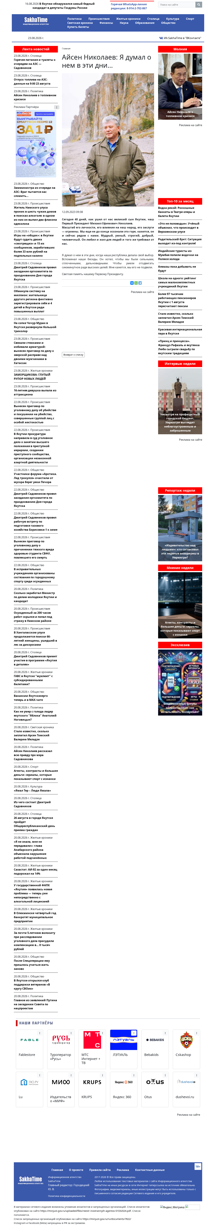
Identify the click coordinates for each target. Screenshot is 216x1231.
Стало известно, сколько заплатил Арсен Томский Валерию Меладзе (31, 735)
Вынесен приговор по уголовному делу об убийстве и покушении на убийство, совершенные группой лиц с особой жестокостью (35, 414)
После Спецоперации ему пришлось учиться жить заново (32, 965)
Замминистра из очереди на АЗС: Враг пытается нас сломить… (34, 192)
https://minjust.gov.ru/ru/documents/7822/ (107, 1219)
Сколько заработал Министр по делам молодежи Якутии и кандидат (35, 597)
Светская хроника (80, 23)
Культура (172, 19)
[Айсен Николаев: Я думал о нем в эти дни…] (108, 139)
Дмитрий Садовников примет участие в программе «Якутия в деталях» (35, 660)
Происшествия (99, 19)
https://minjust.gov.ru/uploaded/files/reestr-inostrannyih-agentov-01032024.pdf (85, 1210)
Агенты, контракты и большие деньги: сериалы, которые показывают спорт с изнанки (36, 775)
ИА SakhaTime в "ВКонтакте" (182, 38)
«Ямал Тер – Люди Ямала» (32, 790)
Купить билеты (78, 27)
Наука (124, 23)
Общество (168, 23)
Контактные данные (150, 1170)
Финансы (106, 23)
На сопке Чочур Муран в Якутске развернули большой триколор (35, 327)
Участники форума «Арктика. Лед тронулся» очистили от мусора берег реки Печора (35, 478)
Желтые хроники (128, 19)
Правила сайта (100, 1170)
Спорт (190, 19)
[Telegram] (140, 283)
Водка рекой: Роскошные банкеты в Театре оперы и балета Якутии (176, 212)
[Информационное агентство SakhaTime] (36, 20)
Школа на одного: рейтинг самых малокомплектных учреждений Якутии (177, 282)
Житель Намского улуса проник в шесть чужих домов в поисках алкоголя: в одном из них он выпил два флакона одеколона (35, 216)
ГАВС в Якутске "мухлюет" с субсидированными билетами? (33, 680)
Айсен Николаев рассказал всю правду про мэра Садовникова (33, 755)
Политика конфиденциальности (66, 1196)
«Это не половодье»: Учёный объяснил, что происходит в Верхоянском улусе (178, 228)
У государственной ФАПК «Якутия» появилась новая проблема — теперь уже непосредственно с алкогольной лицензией (33, 893)
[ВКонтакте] (132, 283)
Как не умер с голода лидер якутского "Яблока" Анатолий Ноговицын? (35, 715)
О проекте (76, 1170)
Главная (57, 1170)
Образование (144, 23)
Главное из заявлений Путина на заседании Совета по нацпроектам (35, 1004)
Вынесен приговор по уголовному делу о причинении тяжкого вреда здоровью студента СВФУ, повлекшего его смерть (34, 549)
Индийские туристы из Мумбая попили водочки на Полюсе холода (178, 255)
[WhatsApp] (136, 283)
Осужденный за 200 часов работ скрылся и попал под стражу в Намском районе (33, 617)
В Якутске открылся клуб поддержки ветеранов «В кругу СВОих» (32, 984)
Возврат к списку (73, 354)
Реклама (123, 1170)
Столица (153, 19)
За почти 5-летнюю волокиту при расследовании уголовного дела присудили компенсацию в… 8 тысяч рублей (34, 941)
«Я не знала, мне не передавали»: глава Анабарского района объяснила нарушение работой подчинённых (30, 850)
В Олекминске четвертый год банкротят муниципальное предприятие (35, 917)
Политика (74, 19)
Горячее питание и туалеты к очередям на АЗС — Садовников (35, 64)
